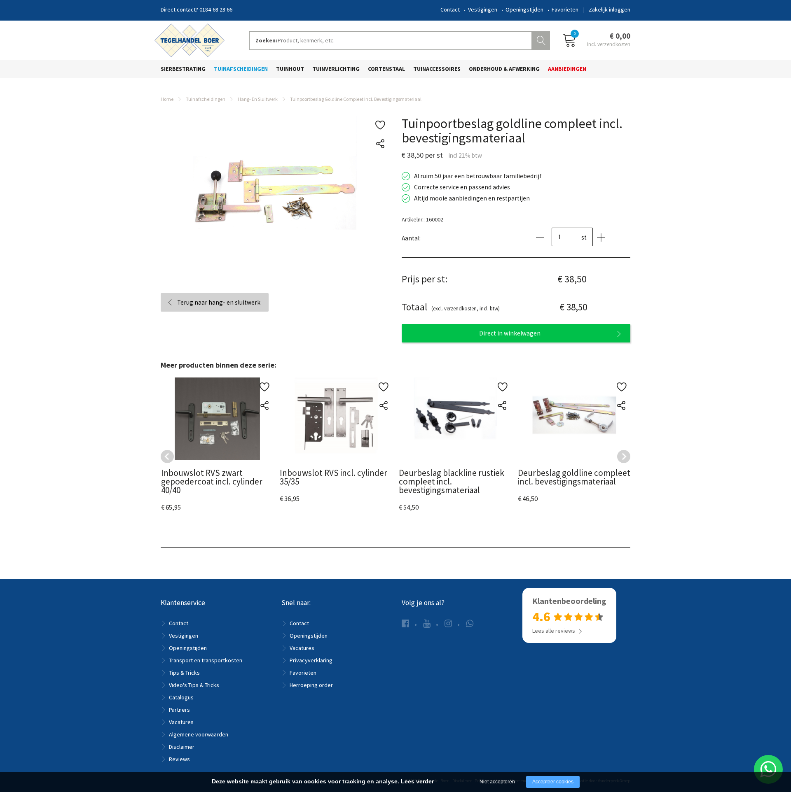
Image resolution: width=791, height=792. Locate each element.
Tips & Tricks (184, 672)
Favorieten (565, 9)
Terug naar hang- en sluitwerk (218, 302)
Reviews (179, 759)
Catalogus (181, 697)
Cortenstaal (386, 68)
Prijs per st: (424, 279)
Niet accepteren (497, 782)
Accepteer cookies (552, 782)
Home (167, 99)
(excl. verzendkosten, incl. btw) (451, 307)
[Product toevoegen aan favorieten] (380, 125)
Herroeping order (311, 685)
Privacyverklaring (311, 660)
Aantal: (411, 238)
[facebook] (405, 623)
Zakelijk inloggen (609, 9)
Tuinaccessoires (437, 68)
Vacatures (181, 722)
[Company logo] (189, 39)
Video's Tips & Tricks (194, 685)
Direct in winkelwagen (510, 333)
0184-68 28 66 (215, 9)
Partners (179, 709)
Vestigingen (482, 9)
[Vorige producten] (167, 456)
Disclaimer (181, 746)
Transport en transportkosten (205, 660)
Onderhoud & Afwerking (504, 68)
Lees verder (417, 781)
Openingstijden (524, 9)
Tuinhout (290, 68)
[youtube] (427, 623)
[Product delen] (380, 144)
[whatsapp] (469, 623)
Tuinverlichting (336, 68)
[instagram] (448, 623)
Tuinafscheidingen (241, 68)
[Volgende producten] (623, 456)
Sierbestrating (183, 68)
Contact (450, 9)
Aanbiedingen (567, 68)
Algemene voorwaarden (198, 734)
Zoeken (542, 39)
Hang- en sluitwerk (258, 99)
